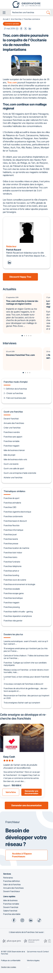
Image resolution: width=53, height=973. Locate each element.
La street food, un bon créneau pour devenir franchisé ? (26, 678)
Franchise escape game (14, 593)
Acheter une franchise (13, 477)
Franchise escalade (12, 589)
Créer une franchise (12, 427)
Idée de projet (9, 455)
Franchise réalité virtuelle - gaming (18, 611)
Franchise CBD (10, 507)
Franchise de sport (11, 498)
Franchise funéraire (12, 562)
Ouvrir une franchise (13, 411)
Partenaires (8, 877)
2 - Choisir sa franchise (13, 393)
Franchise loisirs (10, 557)
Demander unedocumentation (31, 792)
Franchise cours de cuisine (15, 580)
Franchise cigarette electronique (17, 512)
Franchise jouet (10, 534)
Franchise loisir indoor (13, 552)
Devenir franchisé (11, 418)
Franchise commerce (32, 19)
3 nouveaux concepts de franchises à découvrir (23, 684)
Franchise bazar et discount (15, 521)
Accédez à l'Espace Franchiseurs (22, 855)
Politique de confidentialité (10, 960)
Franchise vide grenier (13, 620)
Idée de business (10, 900)
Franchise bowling (11, 575)
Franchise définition (11, 881)
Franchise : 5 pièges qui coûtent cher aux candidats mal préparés (25, 663)
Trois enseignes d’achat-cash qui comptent (22, 702)
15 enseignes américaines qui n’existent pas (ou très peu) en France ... (26, 649)
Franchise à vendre (12, 432)
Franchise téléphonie (12, 566)
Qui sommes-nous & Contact (38, 952)
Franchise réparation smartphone (18, 616)
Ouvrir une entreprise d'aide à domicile (20, 473)
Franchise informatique (13, 530)
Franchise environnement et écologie (19, 584)
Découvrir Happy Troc (20, 276)
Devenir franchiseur (11, 891)
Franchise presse (11, 543)
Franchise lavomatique (13, 598)
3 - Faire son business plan (15, 398)
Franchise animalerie (12, 502)
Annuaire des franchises (14, 423)
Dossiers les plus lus (13, 634)
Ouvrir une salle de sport (14, 468)
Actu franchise (16, 19)
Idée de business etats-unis (15, 459)
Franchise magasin (11, 446)
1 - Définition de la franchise (15, 389)
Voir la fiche (11, 792)
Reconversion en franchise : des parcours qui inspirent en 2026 (26, 696)
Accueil (5, 19)
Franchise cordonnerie (13, 516)
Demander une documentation (26, 805)
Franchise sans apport (13, 436)
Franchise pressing (12, 607)
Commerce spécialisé (12, 24)
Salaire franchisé (10, 910)
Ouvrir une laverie (11, 464)
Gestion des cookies (8, 967)
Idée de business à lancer (14, 450)
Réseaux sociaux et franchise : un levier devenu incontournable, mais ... (26, 671)
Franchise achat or (11, 571)
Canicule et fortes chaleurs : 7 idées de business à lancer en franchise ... (26, 656)
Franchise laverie (11, 539)
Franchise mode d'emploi (15, 381)
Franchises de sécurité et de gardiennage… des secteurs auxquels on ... (26, 689)
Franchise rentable (11, 441)
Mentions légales (33, 960)
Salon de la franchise (12, 884)
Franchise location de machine (16, 548)
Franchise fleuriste (11, 525)
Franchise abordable (11, 914)
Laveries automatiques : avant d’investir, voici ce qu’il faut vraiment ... (26, 642)
